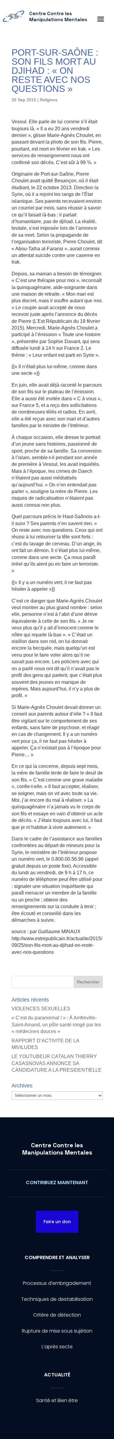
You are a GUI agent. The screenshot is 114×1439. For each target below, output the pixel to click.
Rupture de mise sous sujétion (57, 1330)
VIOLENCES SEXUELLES (41, 1008)
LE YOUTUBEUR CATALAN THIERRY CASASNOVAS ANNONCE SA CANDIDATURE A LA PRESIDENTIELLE (57, 1063)
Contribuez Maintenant (57, 1182)
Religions (48, 99)
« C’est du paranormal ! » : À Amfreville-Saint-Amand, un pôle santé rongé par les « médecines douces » (56, 1024)
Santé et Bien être (57, 1400)
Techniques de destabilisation (57, 1299)
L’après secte (57, 1346)
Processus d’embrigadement (57, 1283)
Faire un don (57, 1222)
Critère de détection (57, 1314)
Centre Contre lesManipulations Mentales (57, 1148)
